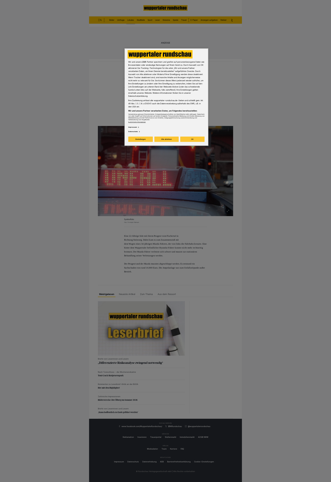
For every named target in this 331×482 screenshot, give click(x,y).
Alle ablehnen (166, 139)
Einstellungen (140, 139)
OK (192, 139)
